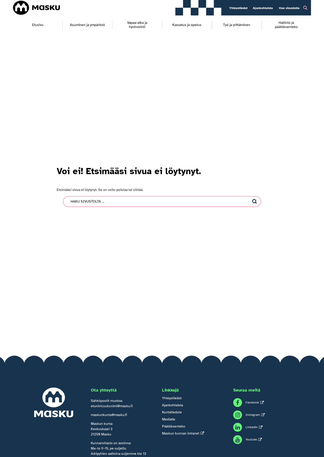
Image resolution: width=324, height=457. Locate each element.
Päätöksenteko (173, 426)
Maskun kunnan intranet (180, 433)
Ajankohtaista (263, 8)
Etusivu (37, 25)
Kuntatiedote (172, 412)
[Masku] (36, 7)
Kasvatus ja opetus (186, 25)
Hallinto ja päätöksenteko (286, 25)
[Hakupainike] (305, 7)
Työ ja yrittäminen (236, 25)
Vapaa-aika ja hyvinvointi (137, 25)
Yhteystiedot (238, 8)
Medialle (168, 419)
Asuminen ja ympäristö (87, 25)
